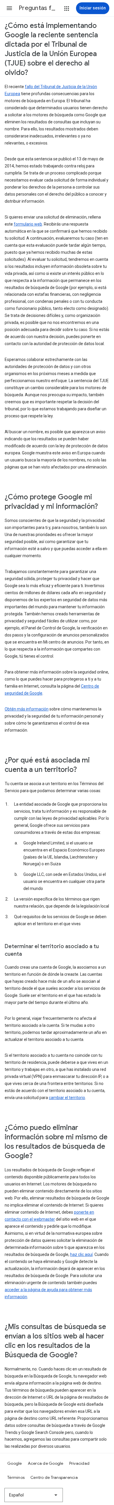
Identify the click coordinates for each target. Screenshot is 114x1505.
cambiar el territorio (67, 1097)
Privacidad (79, 1463)
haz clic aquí (81, 1254)
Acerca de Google (45, 1463)
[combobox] (33, 1495)
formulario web (28, 224)
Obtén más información (27, 709)
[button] (9, 8)
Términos (16, 1477)
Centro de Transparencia (54, 1477)
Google (14, 1463)
